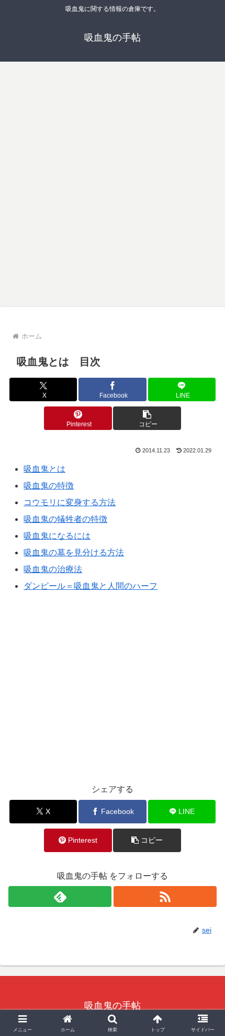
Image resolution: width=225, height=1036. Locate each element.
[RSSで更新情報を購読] (165, 896)
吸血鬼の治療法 (53, 569)
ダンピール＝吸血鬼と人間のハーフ (91, 585)
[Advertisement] (112, 182)
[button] (147, 418)
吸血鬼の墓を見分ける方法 (74, 552)
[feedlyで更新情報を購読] (59, 896)
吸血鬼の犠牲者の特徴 (65, 519)
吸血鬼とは (44, 468)
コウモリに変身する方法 (70, 502)
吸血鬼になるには (57, 535)
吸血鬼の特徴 (49, 485)
